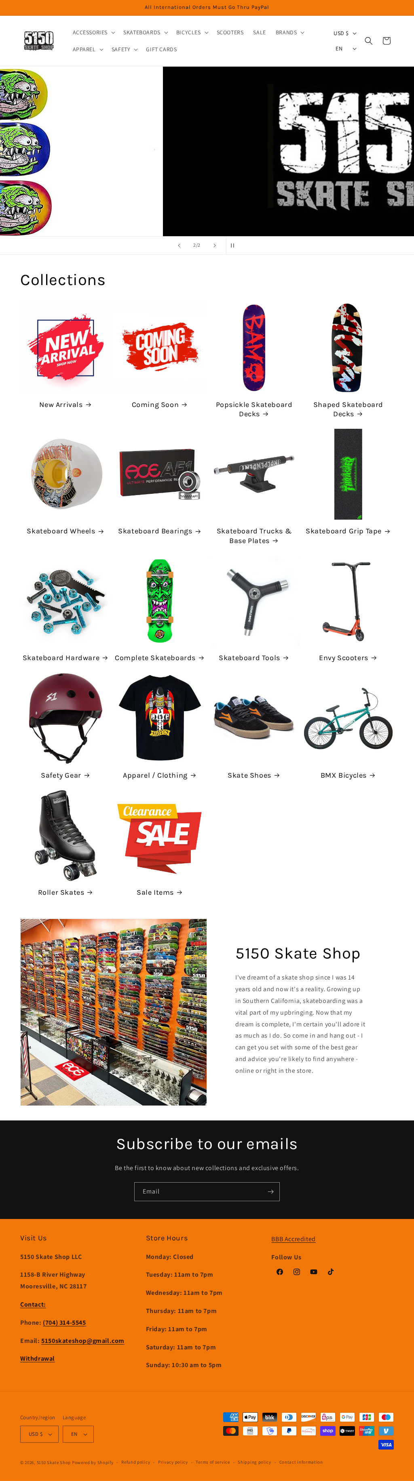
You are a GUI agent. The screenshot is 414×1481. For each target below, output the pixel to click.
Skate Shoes (249, 775)
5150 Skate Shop (54, 1462)
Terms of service (213, 1462)
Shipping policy (254, 1462)
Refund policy (135, 1462)
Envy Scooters (343, 657)
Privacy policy (173, 1462)
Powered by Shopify (93, 1462)
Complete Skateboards (155, 657)
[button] (93, 32)
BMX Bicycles (344, 775)
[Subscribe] (270, 1191)
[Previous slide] (179, 245)
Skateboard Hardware (61, 657)
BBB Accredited (293, 1239)
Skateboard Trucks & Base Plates (254, 536)
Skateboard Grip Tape (344, 531)
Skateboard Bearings (155, 531)
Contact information (301, 1462)
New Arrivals (60, 404)
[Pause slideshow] (235, 245)
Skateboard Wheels (61, 531)
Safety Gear (61, 775)
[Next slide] (215, 245)
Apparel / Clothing (155, 775)
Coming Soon (155, 404)
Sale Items (155, 892)
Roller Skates (61, 892)
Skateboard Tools (249, 657)
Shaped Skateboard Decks (348, 409)
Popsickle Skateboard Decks (254, 409)
